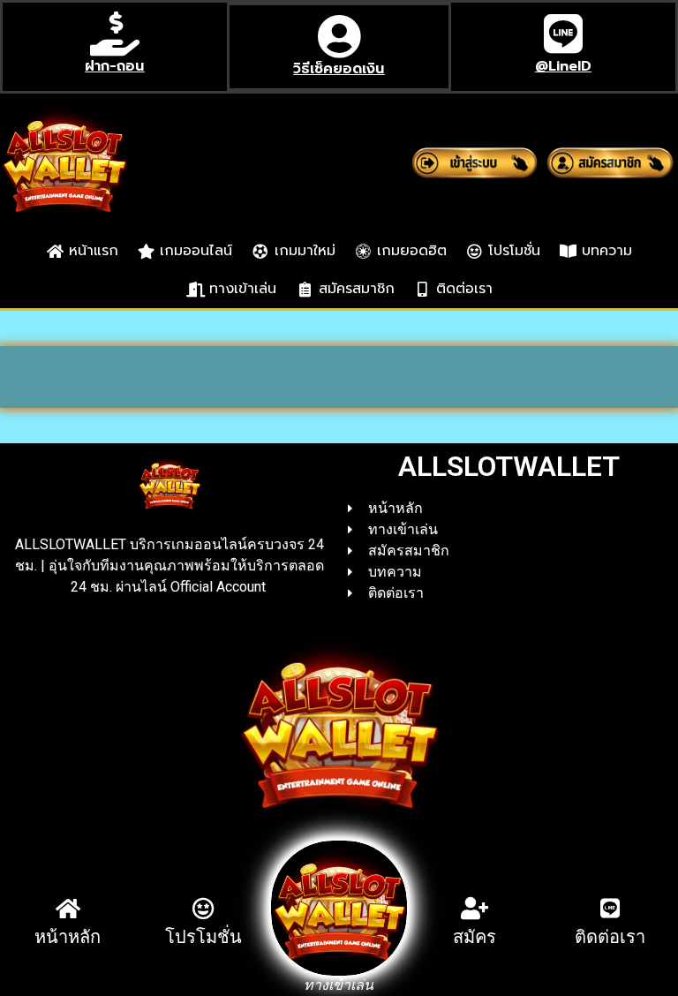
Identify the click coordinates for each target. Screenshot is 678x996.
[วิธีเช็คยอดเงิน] (339, 36)
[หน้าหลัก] (67, 908)
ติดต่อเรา (610, 937)
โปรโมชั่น (203, 937)
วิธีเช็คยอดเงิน (338, 68)
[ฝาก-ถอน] (115, 33)
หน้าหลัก (67, 937)
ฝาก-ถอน (114, 66)
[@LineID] (563, 33)
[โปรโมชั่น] (203, 908)
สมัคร (474, 937)
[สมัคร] (474, 908)
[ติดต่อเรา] (610, 908)
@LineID (563, 66)
